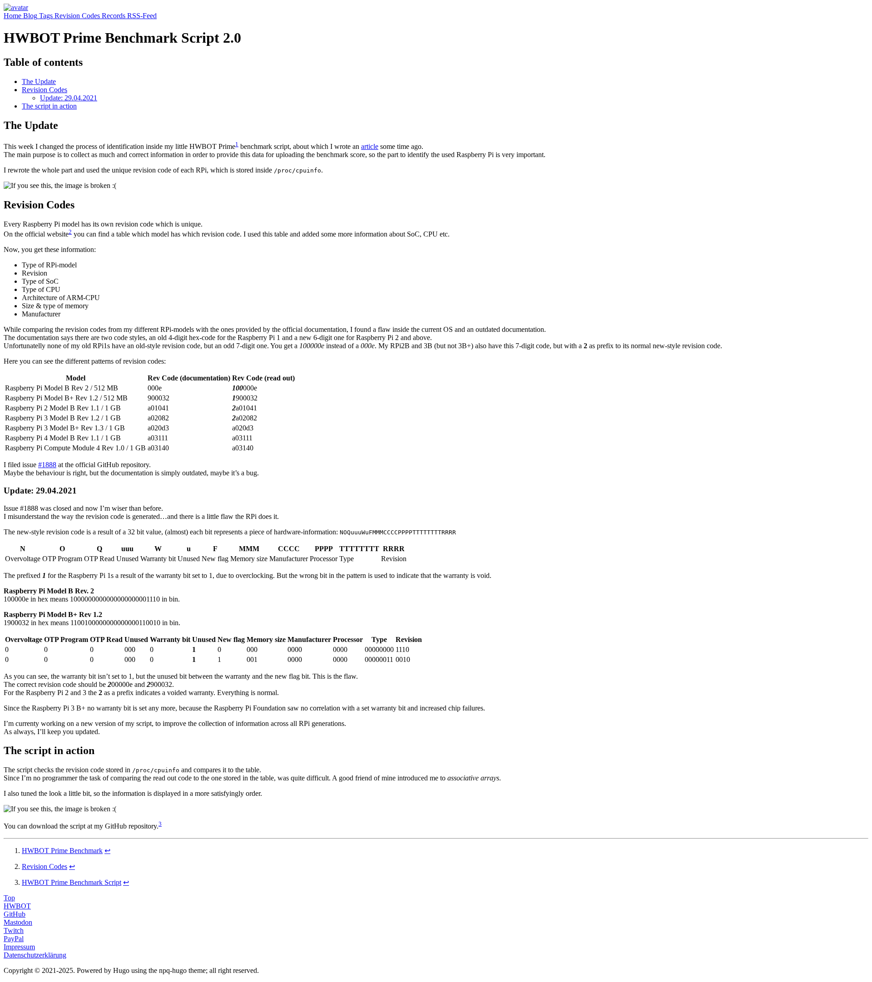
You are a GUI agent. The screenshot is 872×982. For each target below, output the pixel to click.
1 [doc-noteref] (236, 144)
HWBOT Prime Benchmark (62, 850)
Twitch (14, 930)
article (369, 146)
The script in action (49, 106)
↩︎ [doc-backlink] (107, 850)
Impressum (19, 947)
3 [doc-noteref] (160, 823)
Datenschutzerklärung (35, 955)
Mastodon (18, 922)
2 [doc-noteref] (70, 231)
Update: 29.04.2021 (68, 98)
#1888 (47, 465)
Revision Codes (44, 90)
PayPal (14, 939)
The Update (39, 81)
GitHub (14, 914)
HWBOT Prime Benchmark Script (71, 882)
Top (9, 898)
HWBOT (17, 906)
